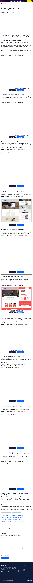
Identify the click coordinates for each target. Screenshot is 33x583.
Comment (2, 537)
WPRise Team (3, 10)
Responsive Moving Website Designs (18, 521)
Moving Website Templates (12, 10)
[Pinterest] (7, 571)
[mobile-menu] (31, 3)
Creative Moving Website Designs (6, 513)
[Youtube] (3, 571)
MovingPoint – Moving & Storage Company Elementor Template (22, 88)
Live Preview (12, 90)
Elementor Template (4, 500)
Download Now (20, 90)
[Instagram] (8, 571)
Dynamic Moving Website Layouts (6, 515)
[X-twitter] (2, 571)
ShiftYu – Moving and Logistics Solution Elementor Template (16, 310)
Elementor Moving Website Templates (17, 515)
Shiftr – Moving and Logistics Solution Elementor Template (17, 350)
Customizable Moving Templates (16, 513)
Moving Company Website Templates (6, 519)
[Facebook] (1, 571)
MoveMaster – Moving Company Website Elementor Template (22, 135)
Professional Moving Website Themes (7, 521)
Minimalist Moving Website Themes (6, 517)
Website (23, 548)
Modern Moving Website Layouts (17, 517)
